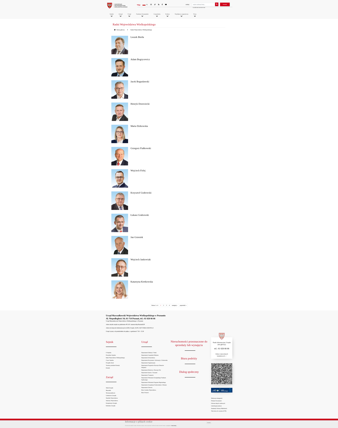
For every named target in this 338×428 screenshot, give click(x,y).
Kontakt (108, 368)
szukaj (187, 4)
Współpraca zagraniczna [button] (181, 14)
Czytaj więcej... (174, 425)
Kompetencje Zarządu (111, 403)
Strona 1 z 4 (154, 305)
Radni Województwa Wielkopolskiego (115, 357)
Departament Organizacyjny (148, 363)
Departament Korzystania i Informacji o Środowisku (154, 360)
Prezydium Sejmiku (111, 355)
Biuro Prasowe (145, 392)
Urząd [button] (129, 14)
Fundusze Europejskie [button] (142, 14)
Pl (147, 4)
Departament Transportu (147, 375)
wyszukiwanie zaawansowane (199, 7)
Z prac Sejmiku (110, 360)
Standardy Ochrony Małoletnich (219, 408)
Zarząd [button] (121, 14)
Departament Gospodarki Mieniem (150, 355)
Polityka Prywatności (216, 400)
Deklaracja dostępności (216, 398)
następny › (175, 305)
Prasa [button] (194, 14)
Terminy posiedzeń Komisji (113, 365)
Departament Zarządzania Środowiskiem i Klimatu (154, 385)
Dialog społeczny (189, 371)
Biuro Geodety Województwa (148, 390)
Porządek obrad (110, 363)
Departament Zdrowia (146, 387)
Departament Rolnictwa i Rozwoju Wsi (151, 370)
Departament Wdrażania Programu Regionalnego (153, 382)
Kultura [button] (167, 14)
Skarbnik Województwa (112, 398)
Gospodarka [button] (157, 14)
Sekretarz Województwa (112, 400)
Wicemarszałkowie (110, 393)
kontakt (225, 4)
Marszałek (108, 390)
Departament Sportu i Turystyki (149, 372)
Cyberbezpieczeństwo (216, 406)
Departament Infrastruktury (148, 357)
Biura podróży (189, 358)
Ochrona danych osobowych (218, 403)
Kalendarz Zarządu (110, 405)
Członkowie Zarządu (111, 395)
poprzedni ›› (183, 305)
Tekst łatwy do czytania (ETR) (218, 411)
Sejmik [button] (112, 14)
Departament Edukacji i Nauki (149, 352)
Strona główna (120, 30)
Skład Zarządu (109, 388)
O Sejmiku (108, 352)
